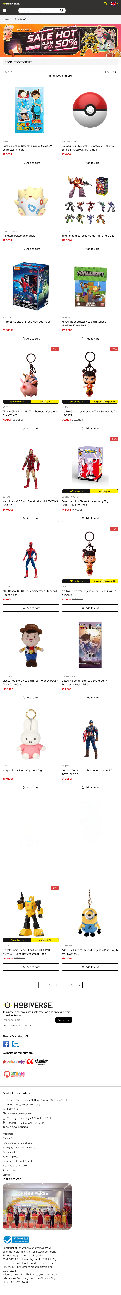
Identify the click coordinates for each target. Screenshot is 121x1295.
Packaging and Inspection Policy (19, 1147)
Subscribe (63, 1020)
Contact (6, 1174)
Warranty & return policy (15, 1165)
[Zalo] (15, 1044)
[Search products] (61, 10)
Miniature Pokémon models (19, 235)
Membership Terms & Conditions (19, 1161)
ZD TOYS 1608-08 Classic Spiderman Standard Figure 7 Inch (30, 592)
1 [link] (41, 984)
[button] (105, 3)
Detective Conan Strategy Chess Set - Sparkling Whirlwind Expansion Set (89, 862)
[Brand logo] (14, 1062)
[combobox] (42, 10)
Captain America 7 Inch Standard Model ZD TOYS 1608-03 (87, 772)
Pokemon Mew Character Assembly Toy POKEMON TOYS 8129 (85, 503)
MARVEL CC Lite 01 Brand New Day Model (27, 321)
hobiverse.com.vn (41, 1247)
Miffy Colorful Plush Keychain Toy (22, 770)
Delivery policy (10, 1152)
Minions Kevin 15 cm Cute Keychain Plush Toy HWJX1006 (29, 862)
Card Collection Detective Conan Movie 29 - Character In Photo (28, 147)
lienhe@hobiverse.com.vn (21, 1113)
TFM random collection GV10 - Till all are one (88, 235)
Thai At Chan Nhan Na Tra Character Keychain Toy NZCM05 (30, 413)
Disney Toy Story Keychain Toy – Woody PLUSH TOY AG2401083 (30, 682)
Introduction (9, 1133)
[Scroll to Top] (114, 1277)
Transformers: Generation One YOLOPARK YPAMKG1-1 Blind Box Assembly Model (27, 951)
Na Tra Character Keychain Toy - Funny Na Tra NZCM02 (89, 592)
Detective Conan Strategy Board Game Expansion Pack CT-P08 (85, 682)
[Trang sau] (79, 985)
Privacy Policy (9, 1138)
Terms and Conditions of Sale (17, 1142)
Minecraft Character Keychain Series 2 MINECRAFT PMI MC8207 (84, 323)
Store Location (10, 1170)
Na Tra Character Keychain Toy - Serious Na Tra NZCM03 (90, 413)
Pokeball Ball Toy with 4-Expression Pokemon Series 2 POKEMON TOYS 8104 (88, 147)
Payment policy (10, 1156)
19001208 (12, 1109)
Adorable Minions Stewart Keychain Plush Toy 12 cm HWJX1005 (90, 951)
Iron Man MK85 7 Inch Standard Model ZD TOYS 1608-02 (30, 503)
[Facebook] (6, 1044)
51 (72, 984)
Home (5, 19)
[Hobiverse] (11, 3)
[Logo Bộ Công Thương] (30, 1240)
